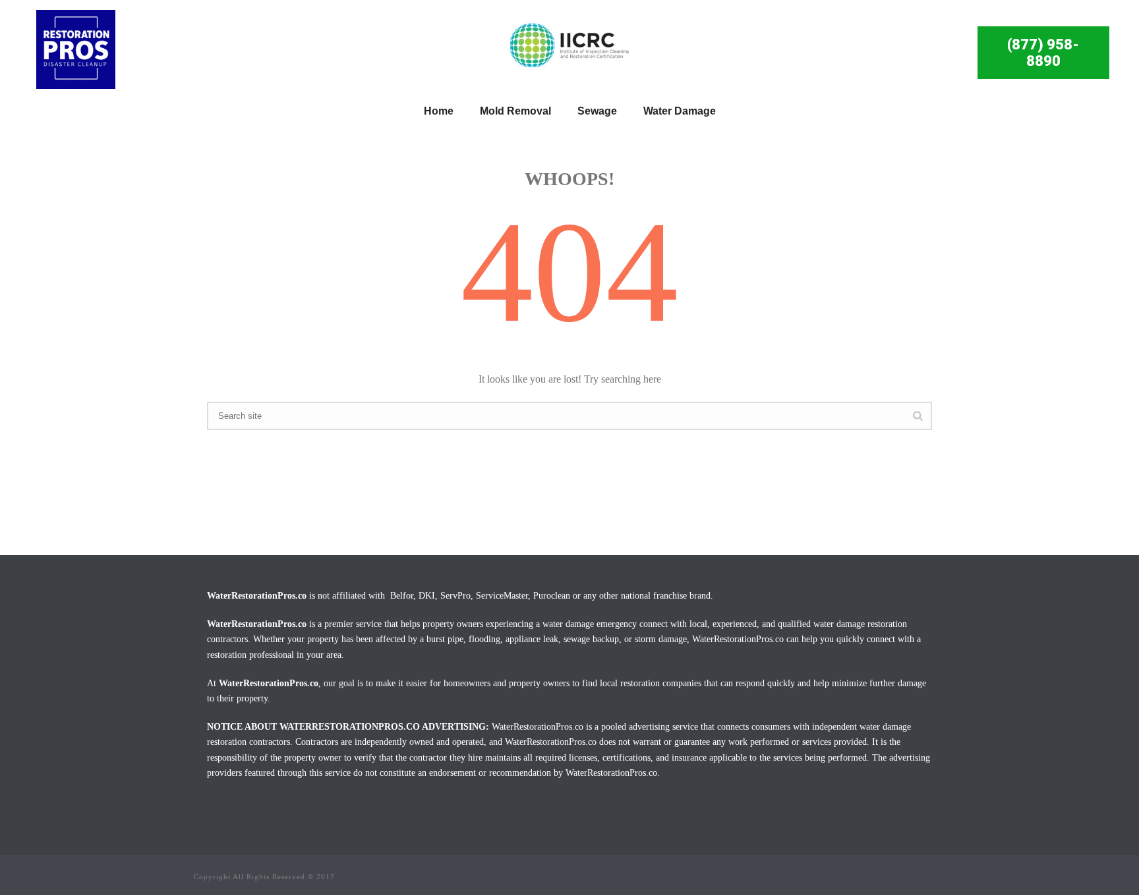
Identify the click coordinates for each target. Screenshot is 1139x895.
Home (438, 111)
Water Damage (679, 111)
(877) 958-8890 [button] (1043, 52)
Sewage (597, 111)
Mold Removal (515, 111)
